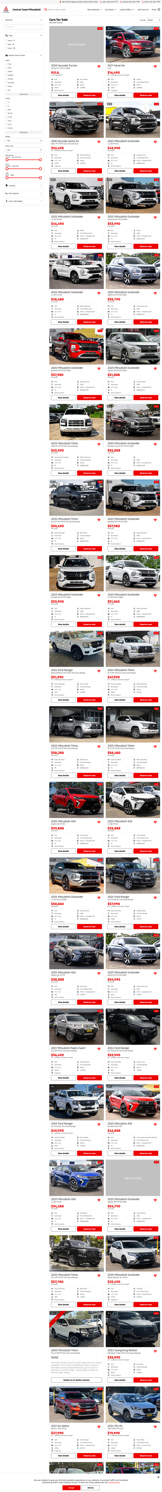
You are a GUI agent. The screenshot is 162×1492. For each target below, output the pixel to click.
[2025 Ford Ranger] (76, 1102)
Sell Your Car (143, 9)
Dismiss (91, 1488)
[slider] (7, 159)
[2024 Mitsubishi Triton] (133, 649)
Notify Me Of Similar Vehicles (76, 1380)
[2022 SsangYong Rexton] (133, 1329)
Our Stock (109, 9)
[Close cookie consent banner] (158, 1477)
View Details (63, 95)
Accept (71, 1488)
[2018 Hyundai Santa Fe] (76, 120)
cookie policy (114, 1482)
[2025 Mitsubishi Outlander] (133, 120)
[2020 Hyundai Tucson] (76, 44)
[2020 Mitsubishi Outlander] (133, 1253)
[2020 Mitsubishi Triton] (76, 1329)
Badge (8, 136)
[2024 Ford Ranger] (76, 649)
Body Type (9, 146)
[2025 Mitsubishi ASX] (76, 800)
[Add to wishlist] (99, 66)
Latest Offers (126, 9)
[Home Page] (6, 9)
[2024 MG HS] (133, 1404)
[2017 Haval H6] (133, 44)
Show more (24, 94)
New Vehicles (93, 9)
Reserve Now (89, 95)
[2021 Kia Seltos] (76, 1404)
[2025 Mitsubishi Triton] (76, 422)
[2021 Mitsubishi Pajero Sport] (76, 1027)
